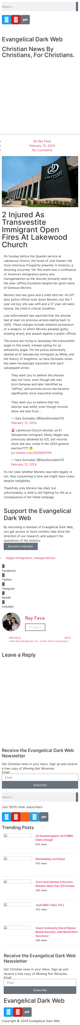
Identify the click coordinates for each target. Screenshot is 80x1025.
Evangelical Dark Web (32, 39)
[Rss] (25, 817)
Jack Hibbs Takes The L (50, 905)
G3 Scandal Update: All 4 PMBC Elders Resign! (54, 837)
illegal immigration (19, 558)
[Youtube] (15, 19)
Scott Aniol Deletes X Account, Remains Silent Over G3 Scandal (55, 884)
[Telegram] (34, 817)
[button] (40, 134)
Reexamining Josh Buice (50, 859)
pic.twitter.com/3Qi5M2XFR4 (31, 453)
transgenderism (44, 558)
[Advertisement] (40, 95)
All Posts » (35, 627)
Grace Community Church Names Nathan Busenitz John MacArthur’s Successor (57, 932)
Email (5, 772)
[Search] (77, 6)
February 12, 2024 (24, 423)
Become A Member (20, 546)
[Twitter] (6, 19)
